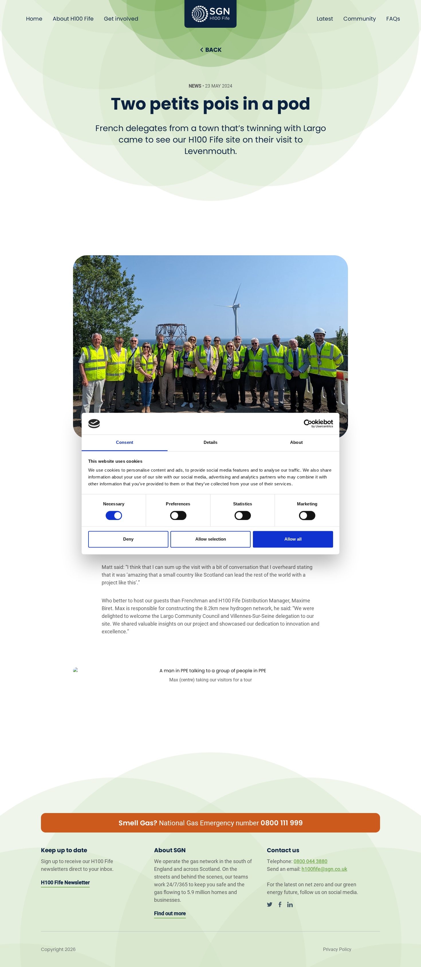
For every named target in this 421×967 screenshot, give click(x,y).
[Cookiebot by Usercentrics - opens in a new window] (308, 423)
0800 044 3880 (310, 861)
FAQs (393, 19)
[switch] (178, 515)
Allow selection (210, 539)
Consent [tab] (124, 442)
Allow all (293, 539)
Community (359, 19)
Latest (325, 19)
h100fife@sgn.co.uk (324, 868)
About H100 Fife (73, 19)
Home (34, 19)
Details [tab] (211, 442)
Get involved (121, 19)
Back (213, 50)
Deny (128, 539)
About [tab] (296, 442)
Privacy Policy (337, 949)
